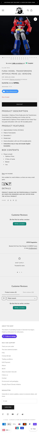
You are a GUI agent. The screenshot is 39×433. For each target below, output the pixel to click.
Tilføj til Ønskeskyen (11, 91)
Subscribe (8, 407)
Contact (4, 378)
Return (4, 365)
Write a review (19, 224)
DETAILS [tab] (6, 188)
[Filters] (4, 298)
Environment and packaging (10, 381)
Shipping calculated (14, 79)
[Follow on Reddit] (22, 414)
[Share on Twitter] (10, 200)
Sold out (19, 104)
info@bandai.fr (32, 248)
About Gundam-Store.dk (9, 372)
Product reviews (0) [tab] (10, 292)
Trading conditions (7, 359)
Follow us (5, 375)
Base (3, 174)
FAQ (3, 353)
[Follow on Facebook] (3, 414)
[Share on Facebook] (8, 200)
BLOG (3, 369)
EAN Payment (6, 362)
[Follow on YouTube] (13, 414)
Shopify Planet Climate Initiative (11, 384)
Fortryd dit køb (6, 356)
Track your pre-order (8, 346)
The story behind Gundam (9, 349)
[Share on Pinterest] (13, 200)
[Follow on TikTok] (18, 414)
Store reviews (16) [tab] (28, 292)
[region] (19, 263)
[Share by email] (16, 200)
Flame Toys (6, 68)
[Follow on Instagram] (8, 414)
